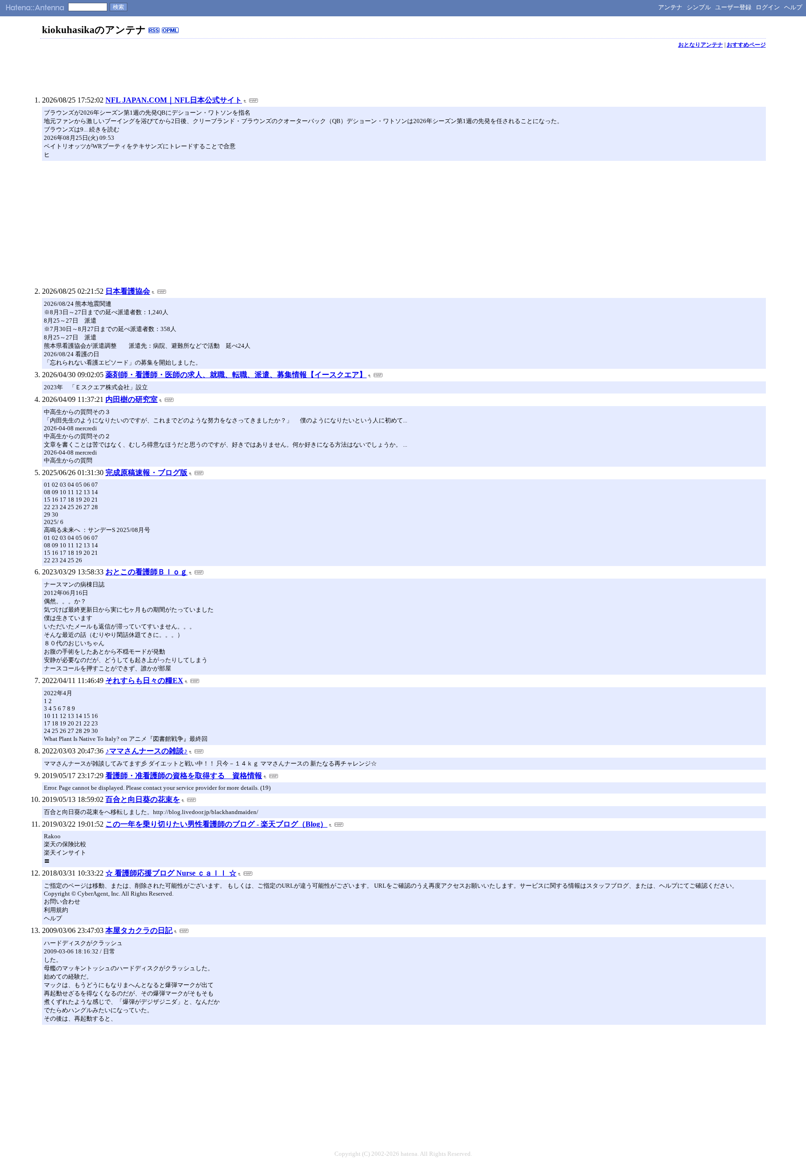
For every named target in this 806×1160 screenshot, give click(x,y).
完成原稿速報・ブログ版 (146, 472)
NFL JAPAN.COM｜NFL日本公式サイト (173, 100)
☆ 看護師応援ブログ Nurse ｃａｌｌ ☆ (170, 873)
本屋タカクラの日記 (139, 930)
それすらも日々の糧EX (144, 680)
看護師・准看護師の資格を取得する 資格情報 (183, 776)
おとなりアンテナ (700, 44)
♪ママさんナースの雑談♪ (146, 751)
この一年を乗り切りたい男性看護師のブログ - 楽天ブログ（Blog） (216, 824)
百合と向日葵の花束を (142, 799)
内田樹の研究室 (131, 399)
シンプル (699, 7)
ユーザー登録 (733, 7)
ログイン (768, 7)
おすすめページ (746, 44)
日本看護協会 (127, 291)
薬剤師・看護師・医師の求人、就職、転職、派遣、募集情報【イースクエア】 (236, 375)
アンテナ (670, 7)
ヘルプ (793, 7)
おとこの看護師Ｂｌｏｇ (146, 572)
